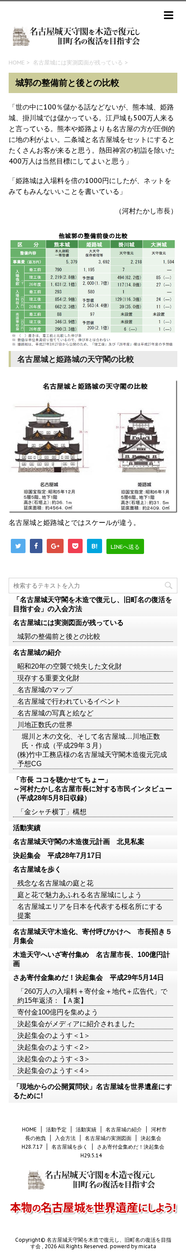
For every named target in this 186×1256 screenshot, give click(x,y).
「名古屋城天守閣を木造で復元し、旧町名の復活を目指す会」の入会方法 (92, 604)
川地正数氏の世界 (45, 724)
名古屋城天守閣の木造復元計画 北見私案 (78, 841)
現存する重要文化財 (48, 678)
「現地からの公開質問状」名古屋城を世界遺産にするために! (92, 1091)
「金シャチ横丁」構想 (52, 811)
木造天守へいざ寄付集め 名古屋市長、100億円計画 (91, 959)
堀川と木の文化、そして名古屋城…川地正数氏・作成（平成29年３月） (91, 741)
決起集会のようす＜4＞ (53, 1070)
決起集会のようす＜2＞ (53, 1047)
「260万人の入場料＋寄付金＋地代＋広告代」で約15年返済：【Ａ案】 (92, 996)
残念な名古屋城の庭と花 (55, 883)
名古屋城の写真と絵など (55, 713)
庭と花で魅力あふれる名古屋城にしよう (79, 895)
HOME (17, 62)
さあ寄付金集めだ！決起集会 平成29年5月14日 (88, 977)
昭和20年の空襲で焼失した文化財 (69, 666)
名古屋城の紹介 (37, 652)
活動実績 (27, 827)
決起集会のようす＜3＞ (53, 1059)
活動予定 (56, 1129)
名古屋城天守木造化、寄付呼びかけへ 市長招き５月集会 (92, 936)
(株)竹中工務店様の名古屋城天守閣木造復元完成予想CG (92, 759)
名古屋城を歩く (37, 869)
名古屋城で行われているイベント (69, 701)
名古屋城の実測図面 (108, 1138)
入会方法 (65, 1138)
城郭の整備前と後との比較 (58, 636)
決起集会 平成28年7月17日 (57, 855)
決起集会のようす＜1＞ (53, 1035)
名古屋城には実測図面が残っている (78, 62)
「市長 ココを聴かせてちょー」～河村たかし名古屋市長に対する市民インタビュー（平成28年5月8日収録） (92, 789)
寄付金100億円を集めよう (57, 1012)
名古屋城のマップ (45, 689)
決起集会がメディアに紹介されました (76, 1023)
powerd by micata (132, 1246)
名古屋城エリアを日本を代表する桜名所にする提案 (90, 911)
